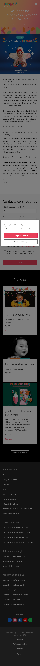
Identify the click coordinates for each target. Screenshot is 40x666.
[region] (20, 233)
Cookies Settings (21, 241)
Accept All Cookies (21, 235)
